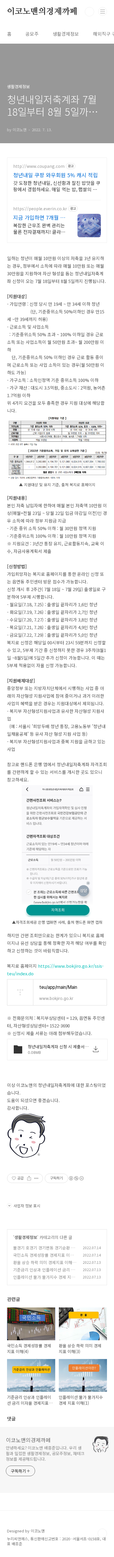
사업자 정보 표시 (26, 1205)
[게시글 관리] (36, 1178)
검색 (89, 11)
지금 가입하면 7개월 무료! (39, 217)
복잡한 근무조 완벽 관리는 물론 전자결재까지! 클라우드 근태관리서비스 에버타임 (39, 228)
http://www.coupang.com (39, 166)
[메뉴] (102, 11)
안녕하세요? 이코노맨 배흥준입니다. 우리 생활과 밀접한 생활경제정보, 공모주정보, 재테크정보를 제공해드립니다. (45, 1453)
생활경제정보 (66, 33)
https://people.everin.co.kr (40, 208)
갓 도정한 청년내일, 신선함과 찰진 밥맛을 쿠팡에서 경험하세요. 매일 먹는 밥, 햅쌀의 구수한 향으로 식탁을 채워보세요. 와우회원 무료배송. (56, 185)
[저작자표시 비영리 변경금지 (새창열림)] (76, 1178)
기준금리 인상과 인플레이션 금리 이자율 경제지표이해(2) (44, 1273)
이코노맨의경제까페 (42, 12)
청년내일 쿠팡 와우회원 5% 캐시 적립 (55, 174)
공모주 (32, 33)
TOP (102, 1533)
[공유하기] (29, 1178)
